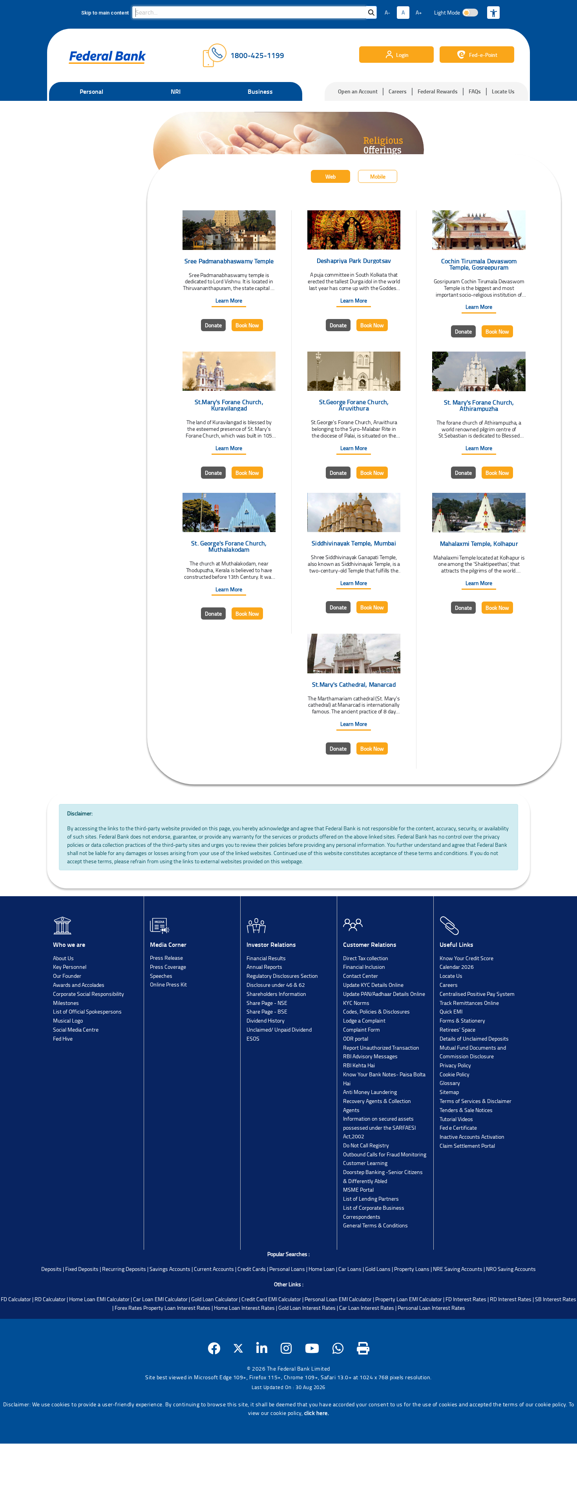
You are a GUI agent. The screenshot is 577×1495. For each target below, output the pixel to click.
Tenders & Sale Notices (466, 1110)
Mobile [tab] (377, 176)
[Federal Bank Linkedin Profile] (262, 1348)
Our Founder (67, 975)
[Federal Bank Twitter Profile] (238, 1348)
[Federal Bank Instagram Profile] (286, 1348)
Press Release (166, 957)
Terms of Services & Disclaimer (475, 1101)
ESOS (253, 1038)
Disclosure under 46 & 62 (276, 984)
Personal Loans (287, 1269)
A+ (419, 12)
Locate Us (503, 91)
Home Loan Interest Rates (244, 1307)
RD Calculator (50, 1299)
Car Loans (350, 1269)
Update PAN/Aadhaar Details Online (384, 993)
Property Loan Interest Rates (176, 1307)
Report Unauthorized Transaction (381, 1047)
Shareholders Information (276, 993)
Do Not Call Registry (366, 1145)
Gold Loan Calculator (214, 1299)
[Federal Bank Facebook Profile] (214, 1348)
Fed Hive (63, 1038)
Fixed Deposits (82, 1269)
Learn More (228, 300)
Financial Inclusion (364, 966)
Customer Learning (365, 1163)
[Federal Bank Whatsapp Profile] (338, 1348)
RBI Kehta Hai (359, 1065)
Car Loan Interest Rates (366, 1307)
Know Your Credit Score (466, 958)
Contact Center (360, 975)
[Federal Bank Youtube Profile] (312, 1348)
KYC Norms (356, 1002)
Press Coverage (168, 966)
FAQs (475, 91)
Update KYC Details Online (373, 984)
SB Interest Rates (555, 1299)
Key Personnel (69, 966)
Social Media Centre (76, 1029)
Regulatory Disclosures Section (282, 975)
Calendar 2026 (457, 966)
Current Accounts (214, 1269)
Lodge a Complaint (364, 1020)
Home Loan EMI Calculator (99, 1299)
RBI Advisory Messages (370, 1056)
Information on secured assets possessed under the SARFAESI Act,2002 (379, 1127)
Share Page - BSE (267, 1011)
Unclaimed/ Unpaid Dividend (279, 1029)
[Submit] (371, 12)
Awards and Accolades (78, 984)
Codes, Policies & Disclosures (376, 1011)
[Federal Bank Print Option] (363, 1348)
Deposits (51, 1269)
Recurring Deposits (124, 1269)
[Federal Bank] (107, 57)
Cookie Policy (454, 1074)
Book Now (247, 325)
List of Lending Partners (371, 1198)
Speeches (161, 975)
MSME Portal (358, 1189)
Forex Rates (128, 1307)
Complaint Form (361, 1029)
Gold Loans (378, 1269)
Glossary (450, 1083)
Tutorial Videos (456, 1119)
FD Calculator (16, 1299)
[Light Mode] (470, 12)
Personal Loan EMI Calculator (338, 1299)
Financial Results (266, 958)
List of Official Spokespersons (87, 1011)
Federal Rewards (438, 91)
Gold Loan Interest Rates (307, 1307)
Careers (398, 91)
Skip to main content (105, 13)
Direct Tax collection (365, 958)
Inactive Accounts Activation (472, 1136)
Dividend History (266, 1020)
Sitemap (449, 1092)
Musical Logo (68, 1020)
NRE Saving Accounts (457, 1269)
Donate (213, 325)
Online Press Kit (168, 984)
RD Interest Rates (510, 1299)
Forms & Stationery (462, 1020)
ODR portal (355, 1038)
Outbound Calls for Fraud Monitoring (384, 1154)
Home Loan (322, 1269)
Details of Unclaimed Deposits (474, 1038)
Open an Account (358, 91)
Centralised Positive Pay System (477, 993)
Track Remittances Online (469, 1002)
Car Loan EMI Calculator (160, 1299)
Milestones (66, 1002)
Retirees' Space (457, 1029)
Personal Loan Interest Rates (431, 1307)
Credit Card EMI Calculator (271, 1299)
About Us (63, 958)
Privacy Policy (455, 1065)
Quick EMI (451, 1011)
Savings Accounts (170, 1269)
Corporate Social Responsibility (88, 993)
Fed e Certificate (458, 1127)
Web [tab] (330, 176)
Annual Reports (264, 966)
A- (387, 12)
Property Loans (411, 1269)
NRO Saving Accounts (511, 1269)
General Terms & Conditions (375, 1225)
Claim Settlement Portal (467, 1145)
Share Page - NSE (267, 1002)
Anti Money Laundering (370, 1092)
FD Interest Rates (466, 1299)
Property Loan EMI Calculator (408, 1299)
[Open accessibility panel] (493, 12)
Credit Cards (251, 1269)
